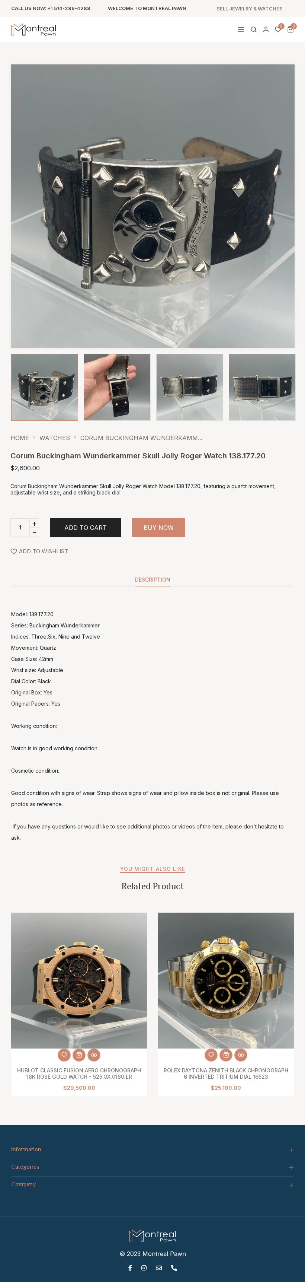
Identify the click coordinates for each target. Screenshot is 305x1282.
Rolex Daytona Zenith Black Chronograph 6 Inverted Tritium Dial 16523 (226, 1073)
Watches (54, 438)
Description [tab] (152, 580)
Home (19, 438)
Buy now (159, 527)
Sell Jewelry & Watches (249, 8)
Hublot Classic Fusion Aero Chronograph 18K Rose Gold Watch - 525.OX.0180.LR (79, 1073)
